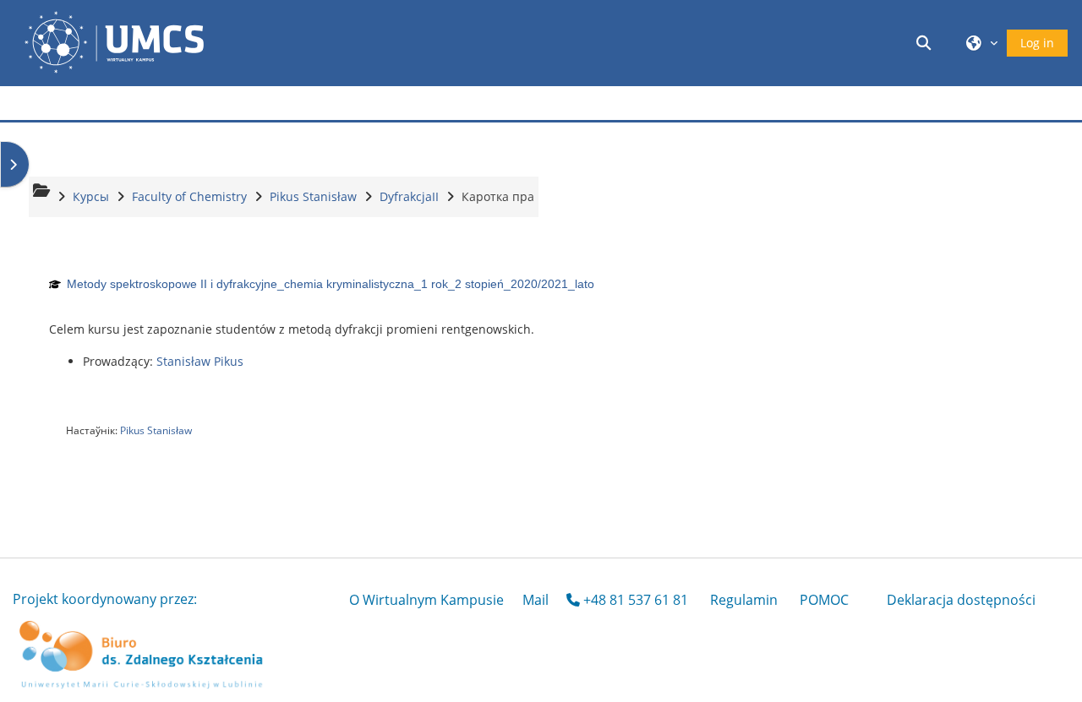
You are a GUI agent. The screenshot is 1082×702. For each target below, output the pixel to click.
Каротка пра (498, 196)
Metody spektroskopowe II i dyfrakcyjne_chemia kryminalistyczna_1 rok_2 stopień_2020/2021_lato (330, 284)
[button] (926, 42)
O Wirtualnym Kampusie (426, 599)
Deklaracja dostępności (961, 599)
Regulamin (744, 599)
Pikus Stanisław (156, 430)
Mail (535, 599)
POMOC (824, 599)
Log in (1037, 43)
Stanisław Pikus (199, 361)
